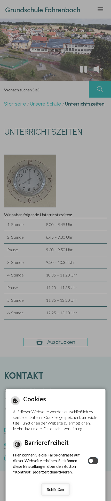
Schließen (55, 489)
